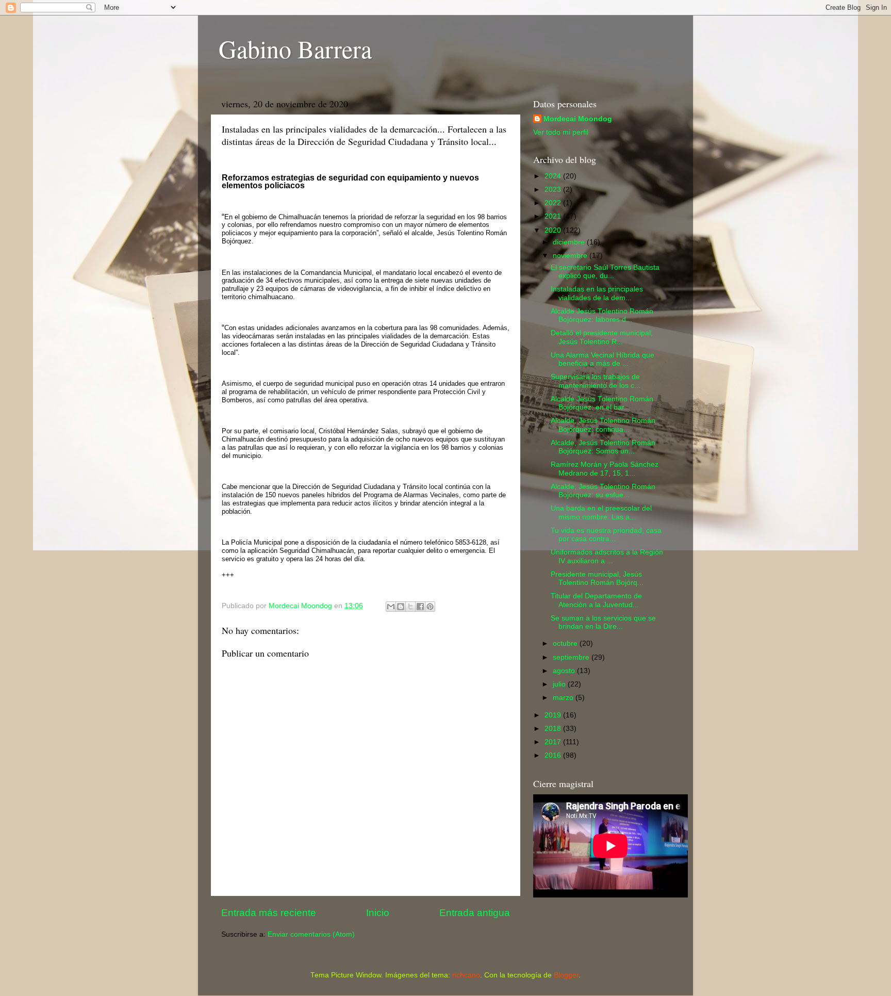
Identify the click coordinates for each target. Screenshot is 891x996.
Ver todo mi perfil (560, 132)
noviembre (571, 255)
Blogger (566, 975)
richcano (466, 975)
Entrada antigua (474, 912)
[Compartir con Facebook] (420, 606)
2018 (553, 728)
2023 (553, 189)
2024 (553, 176)
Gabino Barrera (295, 48)
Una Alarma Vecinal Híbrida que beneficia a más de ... (602, 359)
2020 (553, 230)
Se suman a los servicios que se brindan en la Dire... (603, 622)
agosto (565, 671)
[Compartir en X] (410, 606)
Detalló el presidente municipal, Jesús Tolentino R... (602, 337)
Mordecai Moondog (577, 119)
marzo (564, 697)
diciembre (570, 242)
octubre (566, 643)
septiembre (572, 657)
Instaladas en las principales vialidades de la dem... (597, 293)
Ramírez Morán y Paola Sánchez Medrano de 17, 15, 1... (604, 469)
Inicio (377, 912)
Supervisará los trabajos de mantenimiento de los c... (595, 381)
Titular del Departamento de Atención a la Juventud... (596, 600)
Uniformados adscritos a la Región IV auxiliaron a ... (607, 556)
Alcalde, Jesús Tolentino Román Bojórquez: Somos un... (603, 447)
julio (560, 684)
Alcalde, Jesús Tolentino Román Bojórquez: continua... (603, 425)
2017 (553, 742)
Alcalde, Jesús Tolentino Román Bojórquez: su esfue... (603, 491)
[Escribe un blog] (400, 606)
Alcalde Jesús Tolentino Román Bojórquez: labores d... (602, 315)
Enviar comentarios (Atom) (311, 934)
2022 (553, 203)
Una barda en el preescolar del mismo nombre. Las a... (601, 512)
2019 (553, 715)
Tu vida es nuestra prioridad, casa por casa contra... (606, 535)
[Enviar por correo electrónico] (391, 606)
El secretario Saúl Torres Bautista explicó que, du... (605, 272)
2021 (553, 216)
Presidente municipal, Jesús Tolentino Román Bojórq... (597, 578)
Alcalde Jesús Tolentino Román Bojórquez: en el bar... (602, 403)
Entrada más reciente (268, 912)
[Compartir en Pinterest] (430, 606)
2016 (553, 755)
